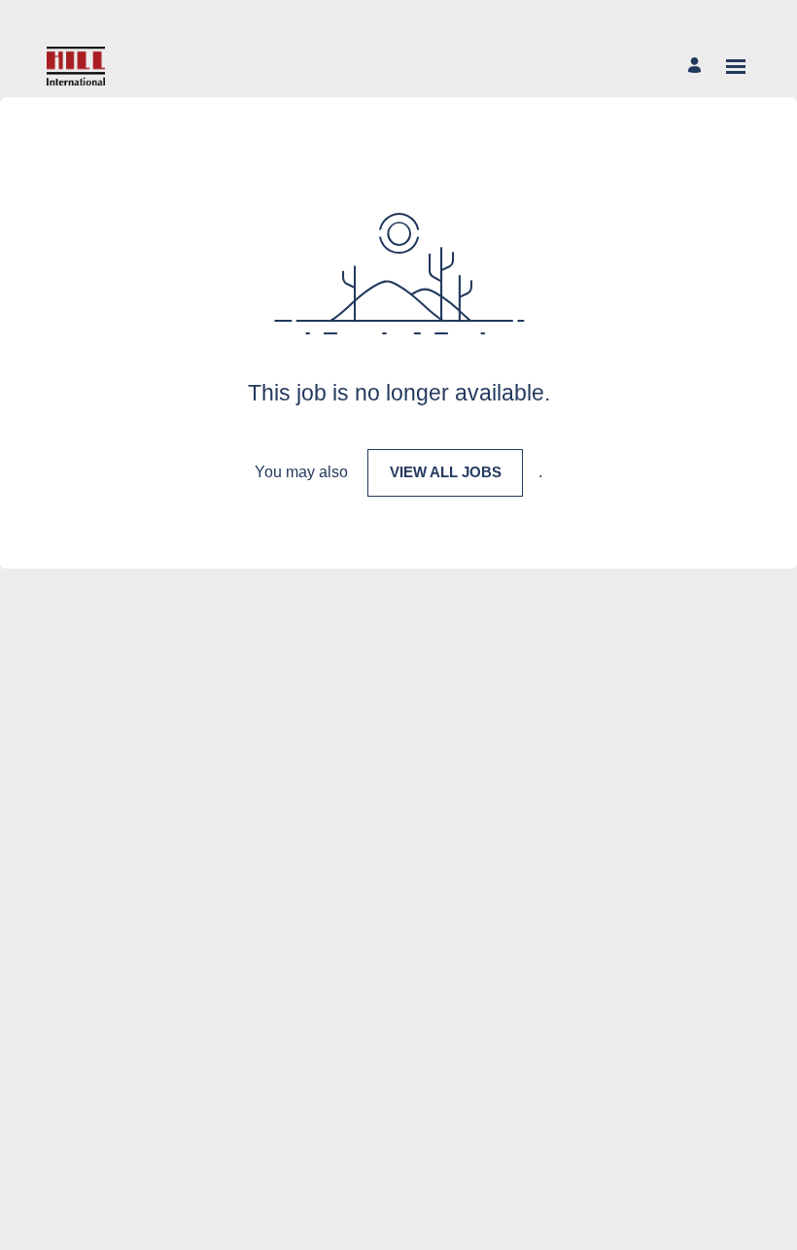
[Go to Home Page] (76, 66)
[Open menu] (735, 66)
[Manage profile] (697, 66)
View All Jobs (446, 472)
